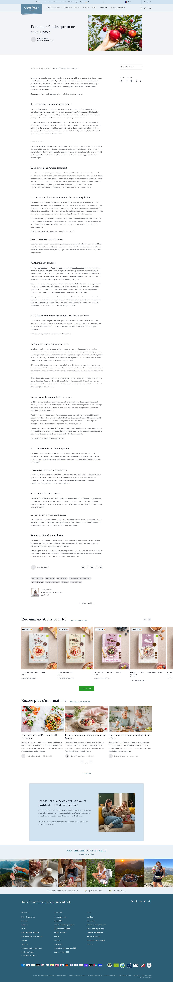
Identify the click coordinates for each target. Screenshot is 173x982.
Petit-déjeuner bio (28, 917)
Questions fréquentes (62, 929)
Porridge (24, 921)
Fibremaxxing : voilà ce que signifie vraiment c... (40, 736)
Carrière (57, 940)
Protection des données (96, 940)
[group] (14, 873)
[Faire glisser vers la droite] (149, 619)
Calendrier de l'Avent (29, 956)
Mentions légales (147, 975)
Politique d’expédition (125, 975)
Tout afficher (86, 688)
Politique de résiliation (145, 977)
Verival (40, 975)
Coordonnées (136, 975)
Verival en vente (60, 932)
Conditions (91, 921)
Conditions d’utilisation (110, 975)
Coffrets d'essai (27, 952)
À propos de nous (60, 917)
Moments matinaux (52, 582)
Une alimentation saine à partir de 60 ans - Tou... (130, 736)
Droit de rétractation (95, 932)
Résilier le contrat (93, 936)
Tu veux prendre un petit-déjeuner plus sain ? (48, 94)
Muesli (24, 929)
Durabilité (58, 921)
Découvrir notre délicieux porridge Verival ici (48, 438)
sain (60, 268)
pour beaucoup (78, 268)
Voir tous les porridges (78, 620)
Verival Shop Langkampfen (64, 925)
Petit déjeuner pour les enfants (80, 578)
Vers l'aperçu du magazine (80, 701)
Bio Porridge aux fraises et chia (33, 672)
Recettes (65, 582)
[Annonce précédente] (22, 2)
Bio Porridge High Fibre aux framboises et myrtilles (146, 673)
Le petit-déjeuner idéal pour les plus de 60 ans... (85, 736)
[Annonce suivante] (103, 2)
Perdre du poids (37, 578)
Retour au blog (88, 603)
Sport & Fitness (76, 582)
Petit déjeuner (62, 578)
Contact (90, 944)
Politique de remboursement (77, 975)
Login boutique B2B (61, 952)
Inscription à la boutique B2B (65, 948)
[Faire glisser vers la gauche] (145, 619)
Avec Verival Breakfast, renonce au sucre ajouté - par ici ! (52, 231)
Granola (24, 925)
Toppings (24, 944)
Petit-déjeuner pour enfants (32, 936)
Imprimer (90, 917)
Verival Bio (34, 68)
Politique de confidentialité (94, 975)
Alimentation (45, 68)
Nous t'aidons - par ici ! (74, 94)
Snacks (24, 940)
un (53, 268)
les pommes (42, 268)
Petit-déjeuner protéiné (30, 932)
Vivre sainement (37, 582)
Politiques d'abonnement (96, 925)
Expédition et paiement (95, 929)
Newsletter (58, 944)
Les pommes (36, 78)
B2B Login (146, 2)
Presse (56, 936)
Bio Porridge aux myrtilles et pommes (108, 672)
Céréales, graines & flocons (31, 948)
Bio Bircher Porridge (65, 672)
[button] (54, 7)
